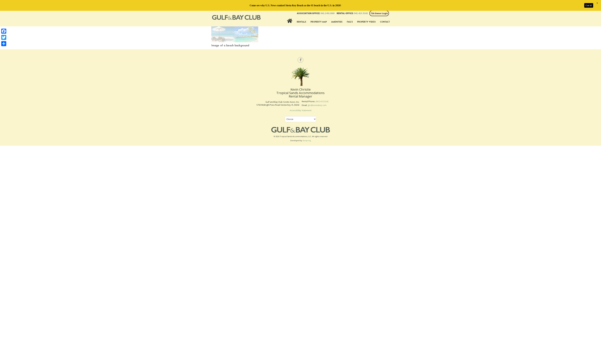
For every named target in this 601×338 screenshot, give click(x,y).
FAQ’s (350, 22)
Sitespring (307, 140)
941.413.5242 (352, 13)
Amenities (336, 22)
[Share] (4, 44)
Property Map (319, 22)
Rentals (301, 22)
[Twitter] (4, 37)
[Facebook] (4, 31)
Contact (385, 22)
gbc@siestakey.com (317, 105)
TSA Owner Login (379, 13)
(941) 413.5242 (322, 101)
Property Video (366, 22)
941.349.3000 (315, 13)
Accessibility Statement (300, 110)
